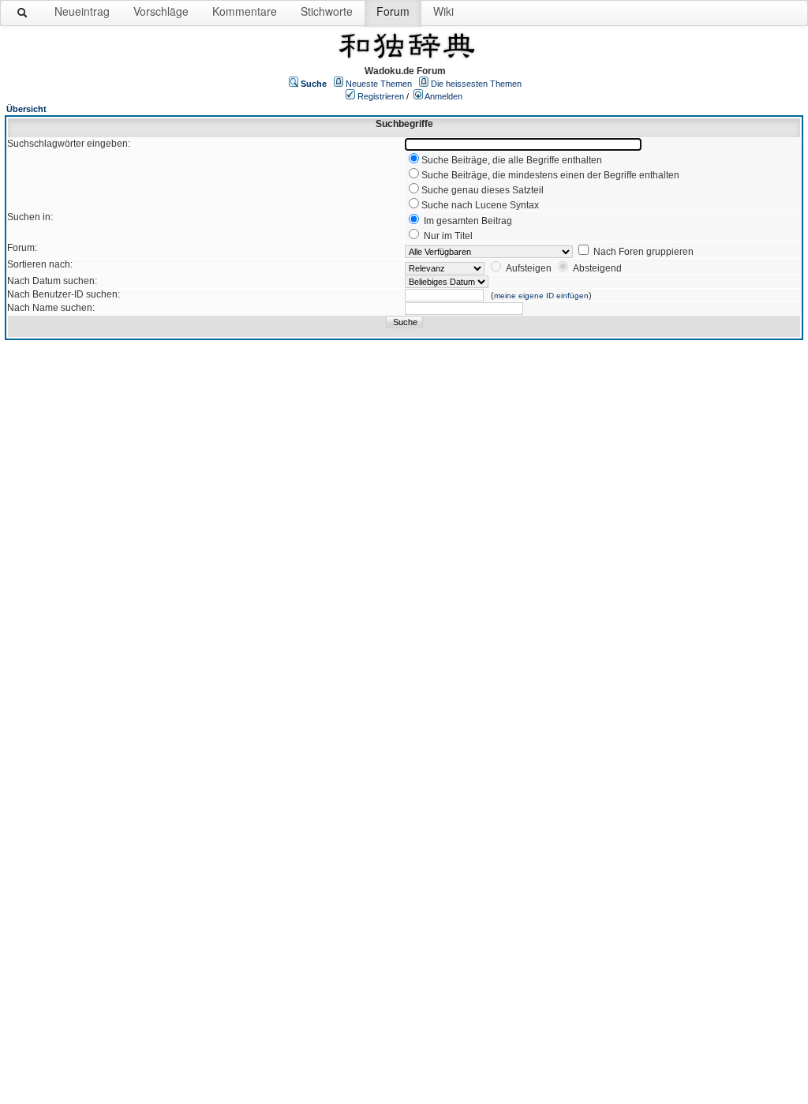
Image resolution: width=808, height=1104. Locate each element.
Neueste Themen (379, 83)
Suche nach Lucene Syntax (480, 205)
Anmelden (443, 96)
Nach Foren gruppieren (643, 251)
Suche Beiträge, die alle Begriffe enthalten (511, 160)
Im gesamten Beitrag (468, 220)
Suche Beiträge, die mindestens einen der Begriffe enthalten (550, 175)
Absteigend (597, 268)
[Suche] (23, 16)
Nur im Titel (448, 235)
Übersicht (26, 109)
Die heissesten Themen (476, 83)
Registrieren (380, 96)
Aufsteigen (529, 268)
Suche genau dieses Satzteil (482, 190)
